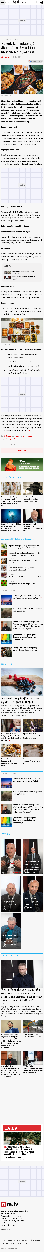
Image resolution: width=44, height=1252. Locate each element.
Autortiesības (4, 1243)
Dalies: (13, 444)
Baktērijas (6, 435)
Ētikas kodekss (13, 1243)
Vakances (20, 1243)
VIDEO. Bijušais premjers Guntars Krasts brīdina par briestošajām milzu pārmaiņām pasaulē (24, 278)
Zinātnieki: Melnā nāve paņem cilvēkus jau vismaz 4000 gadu (32, 499)
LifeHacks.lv (5, 57)
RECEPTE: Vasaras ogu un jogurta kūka (25, 576)
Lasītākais (8, 590)
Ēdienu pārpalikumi (10, 438)
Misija (14, 1240)
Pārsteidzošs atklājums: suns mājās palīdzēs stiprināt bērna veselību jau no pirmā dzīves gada (11, 501)
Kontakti (26, 1243)
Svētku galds (26, 435)
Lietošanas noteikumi (34, 1240)
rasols (15, 435)
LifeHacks (8, 39)
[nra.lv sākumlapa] (8, 2)
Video (6, 834)
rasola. (28, 430)
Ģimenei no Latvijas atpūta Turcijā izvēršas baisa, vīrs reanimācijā (24, 637)
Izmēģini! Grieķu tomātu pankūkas (22, 584)
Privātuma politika (22, 1240)
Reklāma (9, 1240)
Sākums (15, 39)
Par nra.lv (3, 1240)
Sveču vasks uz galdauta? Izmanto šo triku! (31, 761)
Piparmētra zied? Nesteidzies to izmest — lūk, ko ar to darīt (32, 736)
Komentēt (22, 450)
